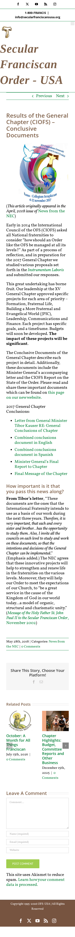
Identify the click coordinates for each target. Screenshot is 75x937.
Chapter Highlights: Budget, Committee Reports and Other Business (53, 749)
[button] (9, 746)
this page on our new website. (35, 395)
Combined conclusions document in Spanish (35, 452)
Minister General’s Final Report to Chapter (37, 464)
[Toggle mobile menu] (73, 23)
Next (60, 96)
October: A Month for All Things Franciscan (18, 742)
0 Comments (30, 646)
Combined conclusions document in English (35, 440)
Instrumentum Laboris (46, 270)
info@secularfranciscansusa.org (37, 17)
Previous (44, 96)
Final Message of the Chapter (41, 474)
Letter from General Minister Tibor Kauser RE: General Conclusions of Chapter (41, 426)
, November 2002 (37, 618)
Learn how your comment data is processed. (35, 882)
